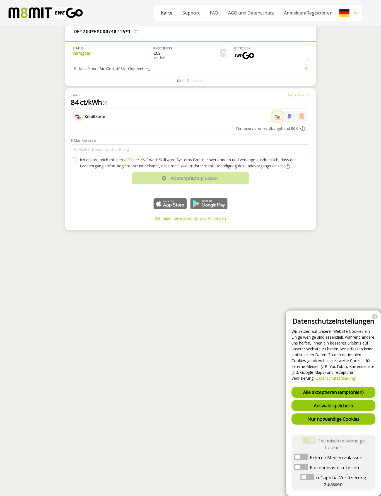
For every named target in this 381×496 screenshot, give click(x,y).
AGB (128, 159)
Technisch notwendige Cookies (341, 444)
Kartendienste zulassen (334, 467)
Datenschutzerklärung (335, 378)
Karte (166, 13)
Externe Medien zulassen (336, 457)
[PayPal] (289, 116)
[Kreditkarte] (277, 116)
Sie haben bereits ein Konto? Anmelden (190, 218)
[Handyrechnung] (301, 116)
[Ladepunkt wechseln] (136, 32)
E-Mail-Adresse (83, 140)
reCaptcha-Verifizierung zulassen (341, 481)
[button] (349, 13)
